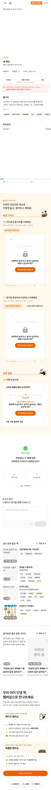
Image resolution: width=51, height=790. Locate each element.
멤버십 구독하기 (36, 3)
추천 (42, 80)
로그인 (46, 3)
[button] (14, 656)
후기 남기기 (41, 524)
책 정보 (8, 80)
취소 (31, 524)
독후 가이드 (25, 80)
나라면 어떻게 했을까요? (34, 306)
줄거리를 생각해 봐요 (12, 230)
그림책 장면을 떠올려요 (13, 306)
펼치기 (5, 110)
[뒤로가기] (5, 2)
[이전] (43, 182)
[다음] (47, 182)
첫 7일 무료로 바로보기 (25, 270)
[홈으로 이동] (10, 2)
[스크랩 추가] (23, 640)
